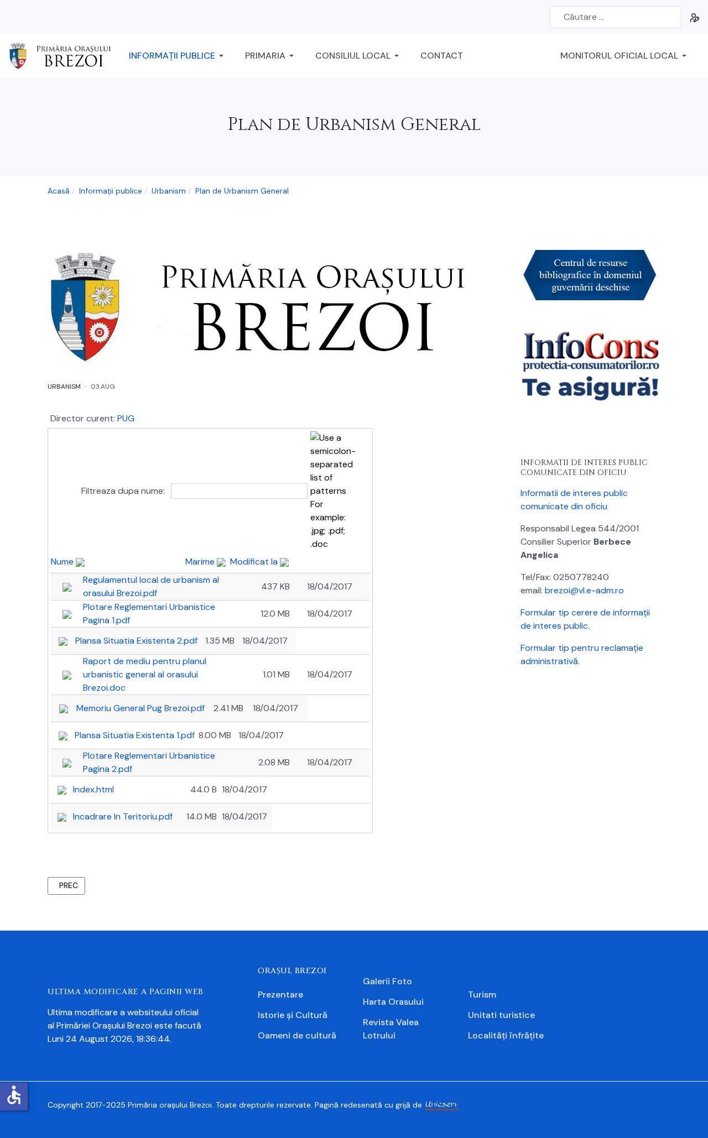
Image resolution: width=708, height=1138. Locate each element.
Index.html (93, 789)
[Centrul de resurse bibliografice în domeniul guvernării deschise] (590, 274)
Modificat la (255, 561)
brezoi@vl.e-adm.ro (584, 590)
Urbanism (64, 386)
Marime (201, 561)
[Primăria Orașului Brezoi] (64, 55)
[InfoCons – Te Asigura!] (590, 369)
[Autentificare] (694, 17)
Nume (63, 561)
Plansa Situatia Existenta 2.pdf (136, 640)
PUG (125, 418)
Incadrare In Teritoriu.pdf (123, 816)
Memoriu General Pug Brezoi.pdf (140, 708)
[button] (178, 56)
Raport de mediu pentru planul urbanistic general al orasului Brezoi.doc (144, 674)
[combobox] (615, 17)
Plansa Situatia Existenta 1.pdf (135, 735)
